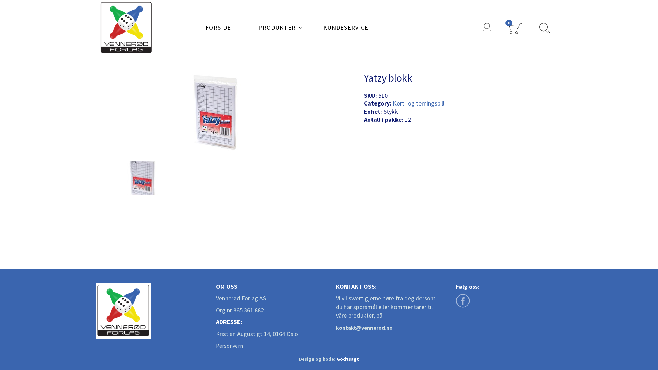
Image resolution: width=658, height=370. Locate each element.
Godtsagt (348, 359)
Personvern (229, 345)
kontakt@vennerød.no (364, 327)
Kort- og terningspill (418, 103)
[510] (142, 178)
